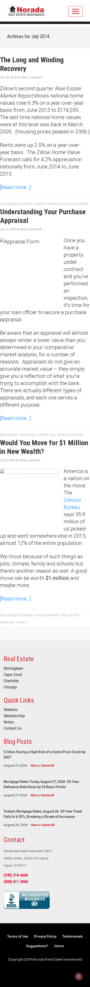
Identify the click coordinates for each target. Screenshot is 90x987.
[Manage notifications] (79, 976)
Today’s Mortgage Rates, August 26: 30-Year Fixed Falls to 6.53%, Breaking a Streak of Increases (43, 814)
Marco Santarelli (42, 765)
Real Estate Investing (66, 435)
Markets (11, 710)
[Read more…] (15, 187)
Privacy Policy (45, 936)
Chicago (10, 687)
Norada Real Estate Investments (26, 13)
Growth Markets (48, 204)
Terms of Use (17, 936)
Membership (14, 716)
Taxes (20, 622)
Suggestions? (37, 946)
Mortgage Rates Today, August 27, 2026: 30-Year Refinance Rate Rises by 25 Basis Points (41, 784)
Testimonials (72, 936)
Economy (26, 204)
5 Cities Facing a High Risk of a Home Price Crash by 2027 (44, 754)
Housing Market (76, 204)
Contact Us (13, 728)
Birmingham (13, 668)
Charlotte (11, 681)
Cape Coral (13, 675)
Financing (27, 435)
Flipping (42, 435)
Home (59, 946)
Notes (9, 722)
